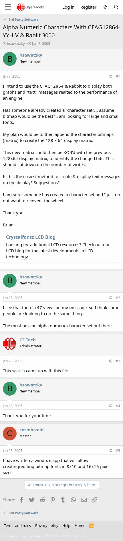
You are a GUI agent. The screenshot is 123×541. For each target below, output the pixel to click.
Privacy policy (46, 525)
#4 (118, 405)
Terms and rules (17, 525)
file (65, 370)
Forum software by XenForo (45, 536)
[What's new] (104, 7)
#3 (118, 361)
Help (66, 525)
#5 (118, 450)
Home (80, 525)
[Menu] (8, 7)
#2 (118, 297)
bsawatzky (16, 43)
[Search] (116, 7)
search (18, 370)
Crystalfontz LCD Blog (30, 237)
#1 (118, 76)
